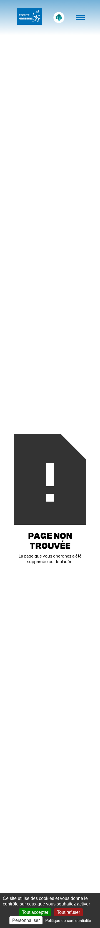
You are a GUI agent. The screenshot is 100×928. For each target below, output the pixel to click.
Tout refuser (68, 912)
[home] (28, 17)
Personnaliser (26, 920)
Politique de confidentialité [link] (68, 920)
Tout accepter (35, 912)
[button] (81, 20)
